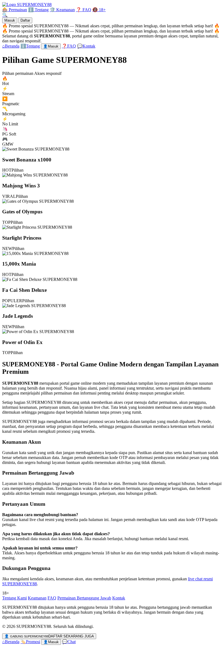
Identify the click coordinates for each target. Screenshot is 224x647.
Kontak (118, 598)
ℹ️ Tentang (38, 9)
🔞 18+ (99, 9)
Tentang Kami (14, 598)
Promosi (30, 641)
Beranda (10, 641)
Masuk (9, 20)
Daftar (25, 20)
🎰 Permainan (14, 9)
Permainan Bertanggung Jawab (84, 598)
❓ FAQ (83, 9)
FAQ (52, 598)
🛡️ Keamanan (62, 9)
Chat (69, 641)
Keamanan (37, 598)
